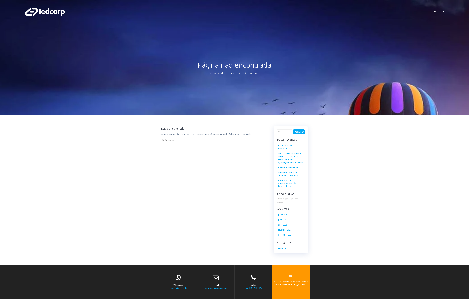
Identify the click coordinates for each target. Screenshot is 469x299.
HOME (433, 12)
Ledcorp (282, 248)
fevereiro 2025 (285, 229)
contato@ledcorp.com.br (216, 288)
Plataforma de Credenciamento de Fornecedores (287, 183)
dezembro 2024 (285, 234)
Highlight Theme (299, 284)
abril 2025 (282, 224)
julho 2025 (283, 214)
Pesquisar (299, 131)
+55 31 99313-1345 (178, 288)
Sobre (443, 12)
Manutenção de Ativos (288, 167)
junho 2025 (283, 219)
